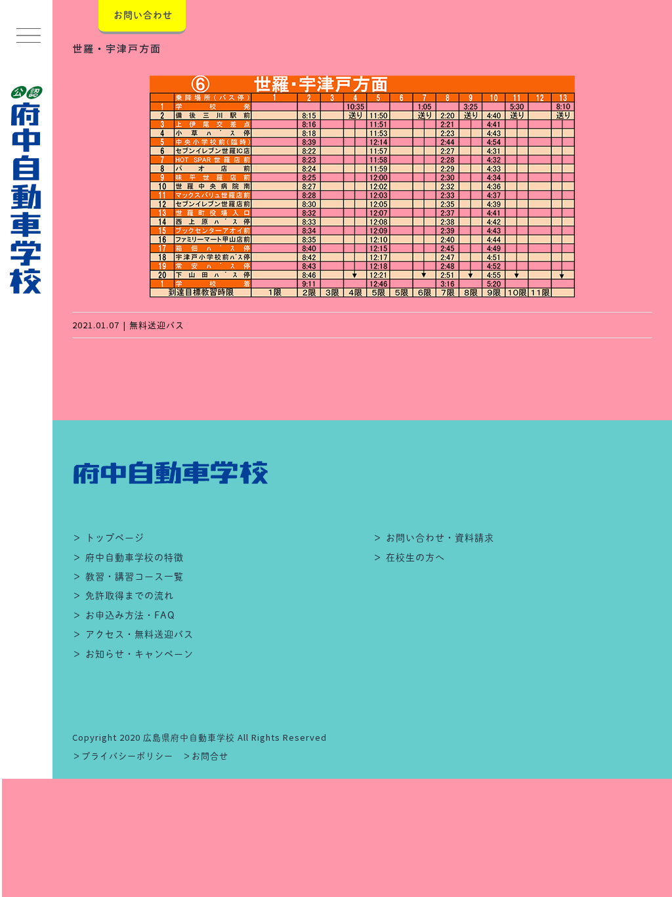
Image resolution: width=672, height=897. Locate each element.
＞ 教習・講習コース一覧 (128, 576)
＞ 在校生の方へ (409, 557)
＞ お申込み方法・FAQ (123, 615)
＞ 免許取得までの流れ (123, 595)
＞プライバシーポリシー (122, 756)
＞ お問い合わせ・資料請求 (433, 537)
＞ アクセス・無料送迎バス (133, 634)
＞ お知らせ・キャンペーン (133, 654)
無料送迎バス (156, 325)
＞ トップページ (108, 537)
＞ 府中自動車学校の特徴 (128, 557)
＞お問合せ (205, 756)
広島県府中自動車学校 (189, 737)
